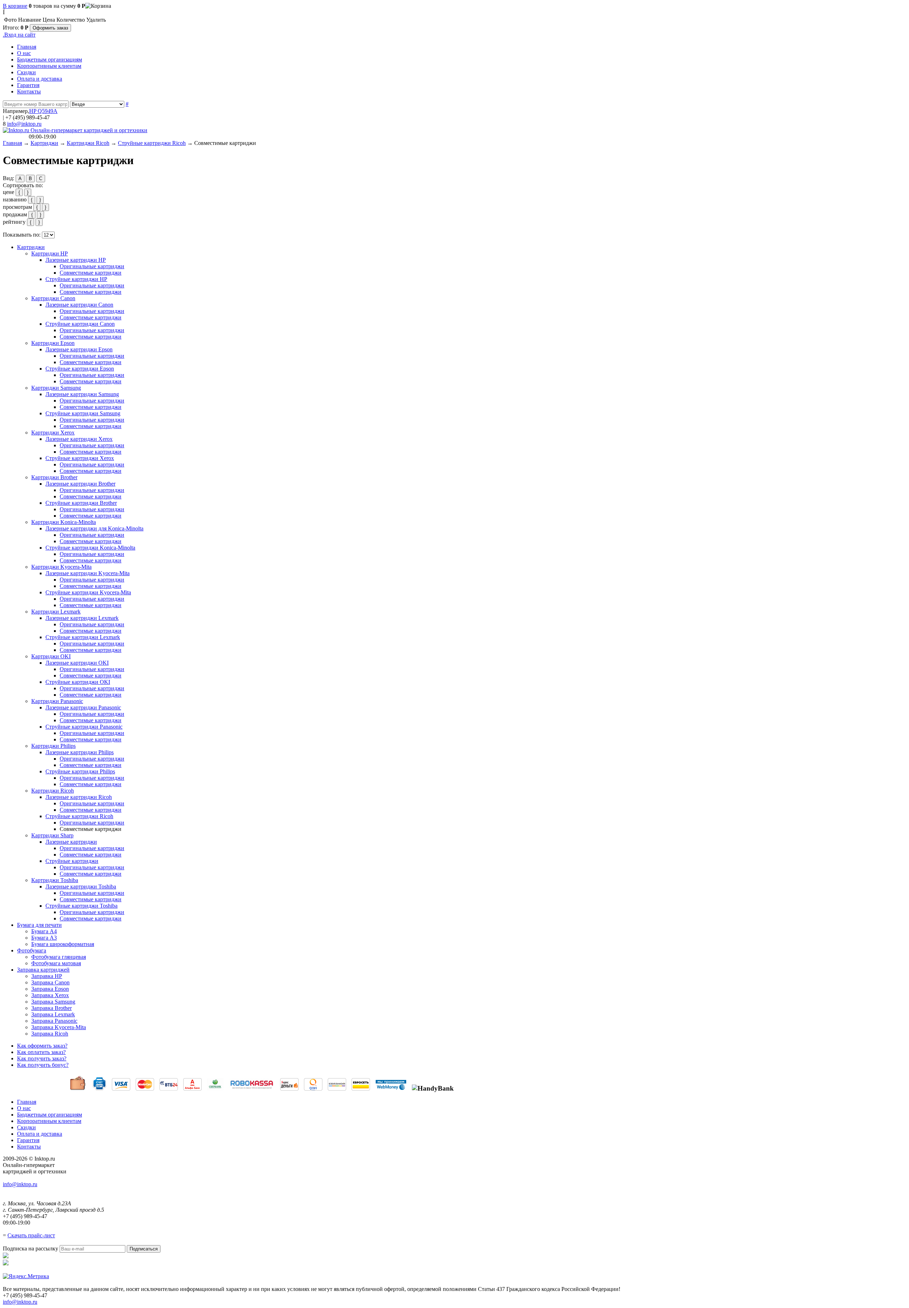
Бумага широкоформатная (62, 944)
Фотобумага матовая (56, 963)
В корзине (15, 6)
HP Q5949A (43, 111)
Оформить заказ (50, 28)
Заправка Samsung (53, 1002)
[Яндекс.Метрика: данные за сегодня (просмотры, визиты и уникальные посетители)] (26, 1276)
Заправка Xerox (50, 995)
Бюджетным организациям (49, 59)
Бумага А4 (44, 931)
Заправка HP (46, 976)
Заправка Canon (50, 982)
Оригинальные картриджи (92, 266)
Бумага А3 (44, 938)
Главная (26, 47)
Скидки (26, 72)
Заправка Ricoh (49, 1034)
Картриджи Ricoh (88, 143)
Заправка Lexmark (53, 1014)
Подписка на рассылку (30, 1248)
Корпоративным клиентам (49, 66)
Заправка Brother (51, 1008)
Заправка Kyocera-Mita (58, 1027)
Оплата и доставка (39, 79)
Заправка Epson (50, 989)
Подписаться (144, 1249)
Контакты (29, 91)
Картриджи (44, 143)
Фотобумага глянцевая (58, 957)
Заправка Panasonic (54, 1021)
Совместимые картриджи (90, 273)
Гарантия (28, 85)
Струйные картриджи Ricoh (152, 143)
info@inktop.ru (24, 124)
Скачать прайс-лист (31, 1235)
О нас (24, 53)
